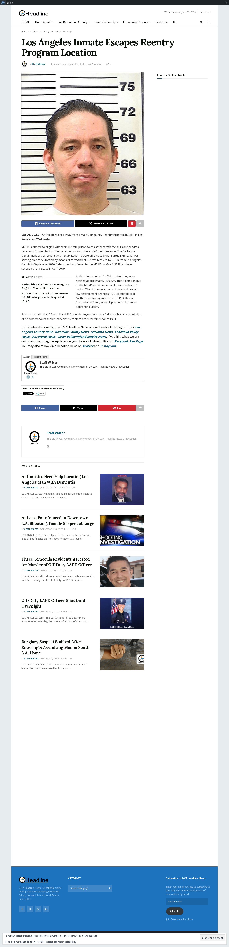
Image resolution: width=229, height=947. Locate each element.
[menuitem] (3, 2)
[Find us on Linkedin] (46, 909)
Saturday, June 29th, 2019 (54, 658)
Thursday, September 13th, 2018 (67, 63)
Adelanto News (102, 332)
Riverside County (105, 22)
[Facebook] (28, 377)
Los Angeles (69, 31)
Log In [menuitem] (10, 2)
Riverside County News (72, 332)
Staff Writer (38, 63)
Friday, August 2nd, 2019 (54, 570)
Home (24, 31)
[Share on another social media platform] (140, 223)
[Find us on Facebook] (22, 909)
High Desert (42, 22)
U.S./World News (43, 337)
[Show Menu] (208, 22)
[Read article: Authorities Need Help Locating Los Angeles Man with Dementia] (122, 489)
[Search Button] (201, 22)
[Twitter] (33, 377)
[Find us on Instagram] (38, 909)
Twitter (87, 346)
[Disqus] (82, 723)
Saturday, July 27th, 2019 (54, 611)
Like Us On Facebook (171, 75)
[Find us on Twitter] (30, 909)
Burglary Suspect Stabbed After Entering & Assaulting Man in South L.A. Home (55, 647)
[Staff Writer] (30, 367)
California (161, 22)
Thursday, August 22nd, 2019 (56, 529)
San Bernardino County (72, 22)
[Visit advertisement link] (82, 419)
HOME (26, 22)
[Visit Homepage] (33, 13)
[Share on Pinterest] (132, 223)
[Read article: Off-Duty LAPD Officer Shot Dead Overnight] (122, 613)
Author (26, 357)
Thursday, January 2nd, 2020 (56, 487)
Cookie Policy (69, 941)
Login (206, 12)
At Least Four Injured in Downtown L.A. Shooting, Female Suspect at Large (44, 297)
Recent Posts (40, 357)
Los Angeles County (135, 22)
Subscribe (174, 911)
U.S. (175, 22)
